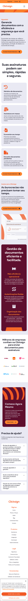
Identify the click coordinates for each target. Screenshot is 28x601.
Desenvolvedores (14, 542)
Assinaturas (14, 532)
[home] (7, 6)
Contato (14, 523)
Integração (14, 537)
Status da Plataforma (14, 574)
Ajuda (14, 515)
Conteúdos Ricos (14, 520)
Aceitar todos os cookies (14, 594)
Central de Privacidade (14, 557)
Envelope (14, 534)
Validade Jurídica (14, 559)
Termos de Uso (14, 554)
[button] (24, 6)
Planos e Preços (14, 512)
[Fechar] (25, 581)
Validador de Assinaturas (14, 576)
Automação (14, 540)
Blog (14, 518)
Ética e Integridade (14, 562)
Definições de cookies (14, 598)
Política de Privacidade (14, 565)
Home (14, 510)
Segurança (14, 551)
